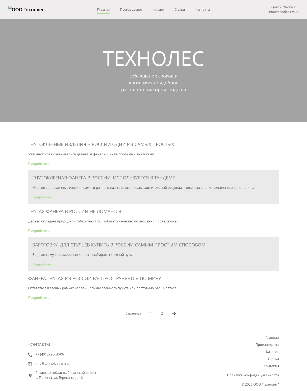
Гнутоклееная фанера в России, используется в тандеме (103, 177)
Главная (103, 9)
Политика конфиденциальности (253, 375)
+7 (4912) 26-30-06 (50, 354)
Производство (131, 9)
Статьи (180, 9)
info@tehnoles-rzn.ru (283, 12)
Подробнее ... (39, 163)
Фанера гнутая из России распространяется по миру (94, 278)
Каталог (158, 9)
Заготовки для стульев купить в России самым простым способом (119, 244)
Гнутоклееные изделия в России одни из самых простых (101, 144)
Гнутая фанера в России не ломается (74, 211)
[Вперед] (174, 313)
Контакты (202, 9)
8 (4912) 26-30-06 (283, 7)
